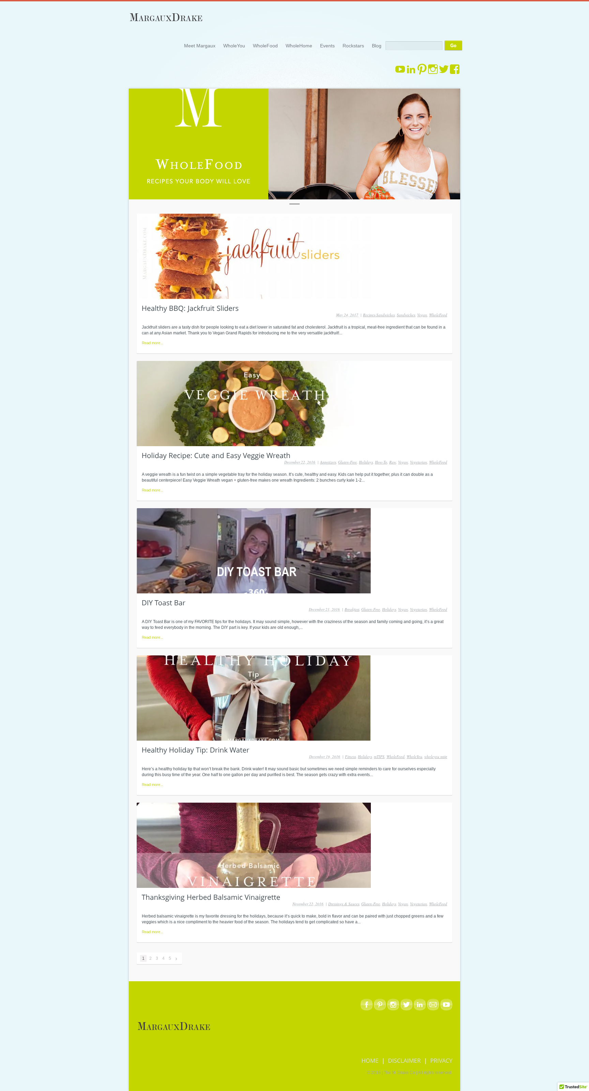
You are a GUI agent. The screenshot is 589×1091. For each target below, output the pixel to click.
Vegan (422, 314)
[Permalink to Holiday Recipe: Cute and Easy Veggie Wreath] (216, 455)
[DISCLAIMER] (404, 1060)
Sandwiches (406, 314)
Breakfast (352, 609)
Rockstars (353, 45)
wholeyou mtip (435, 756)
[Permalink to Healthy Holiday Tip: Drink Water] (196, 749)
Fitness (350, 756)
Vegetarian (418, 462)
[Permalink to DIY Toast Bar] (164, 602)
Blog (376, 45)
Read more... (152, 343)
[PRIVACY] (441, 1060)
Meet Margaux (199, 45)
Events (327, 45)
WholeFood (265, 45)
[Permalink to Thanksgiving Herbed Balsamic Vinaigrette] (211, 896)
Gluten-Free (347, 462)
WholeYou (234, 45)
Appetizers (328, 462)
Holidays (366, 462)
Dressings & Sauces (343, 903)
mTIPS (379, 756)
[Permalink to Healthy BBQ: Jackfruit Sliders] (190, 308)
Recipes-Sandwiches (379, 314)
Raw (392, 462)
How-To (381, 462)
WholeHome (299, 45)
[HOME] (370, 1060)
